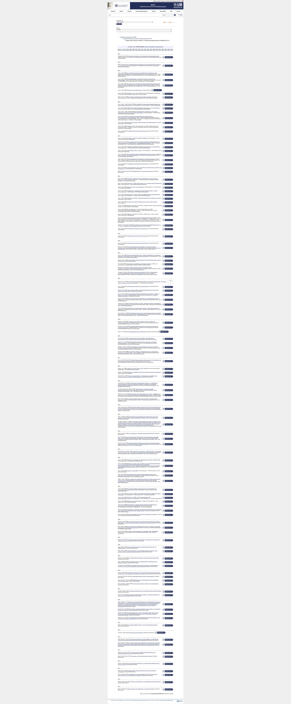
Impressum (163, 1)
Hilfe (171, 11)
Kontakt (178, 11)
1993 (171, 49)
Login (110, 15)
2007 (136, 49)
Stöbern (121, 11)
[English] (182, 1)
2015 (124, 49)
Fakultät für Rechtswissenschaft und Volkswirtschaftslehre (136, 38)
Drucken (179, 1)
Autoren (146, 46)
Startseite (113, 11)
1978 (157, 50)
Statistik (154, 11)
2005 (142, 49)
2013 (127, 49)
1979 (154, 50)
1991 (122, 50)
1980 (151, 50)
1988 (131, 50)
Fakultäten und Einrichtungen (126, 37)
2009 (130, 49)
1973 (172, 50)
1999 (154, 49)
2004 (145, 49)
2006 (139, 49)
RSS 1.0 (167, 22)
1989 (128, 50)
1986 (136, 50)
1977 (160, 50)
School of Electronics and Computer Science (140, 700)
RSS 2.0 (173, 22)
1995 (165, 49)
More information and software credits (166, 700)
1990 (125, 50)
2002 (151, 49)
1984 (142, 50)
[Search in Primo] (167, 58)
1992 (119, 50)
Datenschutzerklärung (171, 1)
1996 (162, 49)
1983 (145, 50)
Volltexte (129, 11)
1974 (169, 50)
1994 (168, 49)
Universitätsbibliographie (142, 11)
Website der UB (156, 1)
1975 (166, 50)
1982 (148, 50)
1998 (157, 49)
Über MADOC (163, 11)
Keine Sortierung (159, 46)
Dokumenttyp (152, 46)
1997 (159, 49)
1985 (139, 50)
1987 (133, 50)
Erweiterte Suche (180, 15)
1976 (163, 50)
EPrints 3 (120, 700)
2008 (133, 49)
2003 (148, 49)
